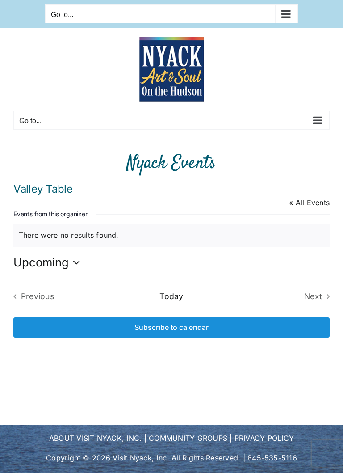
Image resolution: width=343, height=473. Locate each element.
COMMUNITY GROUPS (188, 438)
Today (171, 296)
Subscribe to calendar (171, 327)
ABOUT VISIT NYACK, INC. (95, 438)
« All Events (309, 202)
